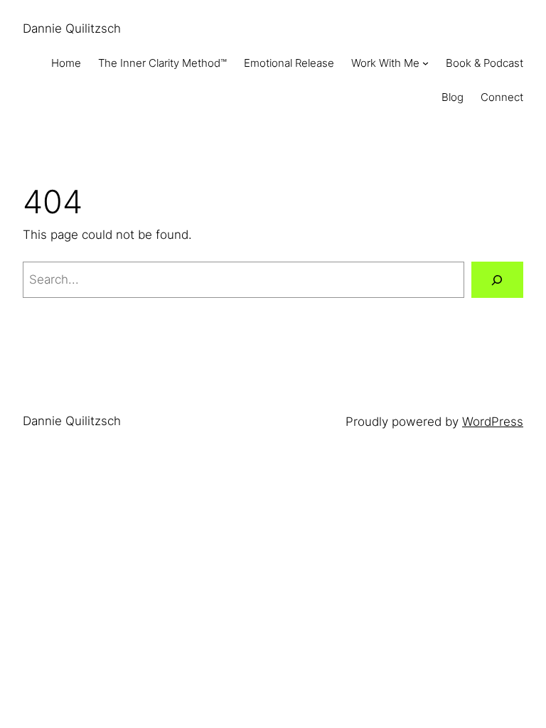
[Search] (497, 280)
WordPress (492, 421)
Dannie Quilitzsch (72, 28)
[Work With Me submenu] (425, 63)
